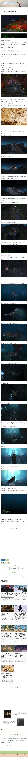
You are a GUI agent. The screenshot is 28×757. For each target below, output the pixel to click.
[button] (24, 378)
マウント (4, 562)
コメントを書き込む (14, 734)
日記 (7, 560)
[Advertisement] (14, 544)
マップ (9, 562)
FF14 (3, 560)
